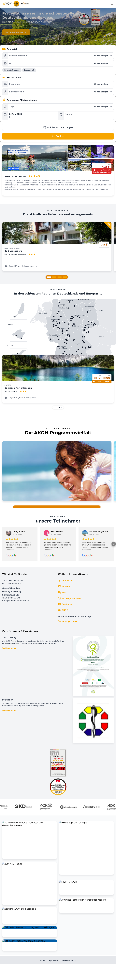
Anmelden (58, 526)
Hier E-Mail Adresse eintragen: (35, 514)
